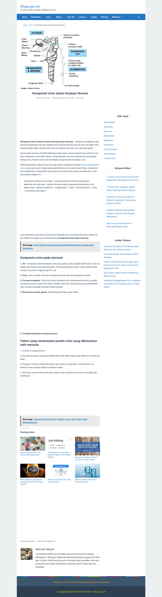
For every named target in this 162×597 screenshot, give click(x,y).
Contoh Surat (110, 158)
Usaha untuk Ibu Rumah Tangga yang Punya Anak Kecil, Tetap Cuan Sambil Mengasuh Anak (121, 265)
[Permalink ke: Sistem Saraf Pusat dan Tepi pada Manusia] (60, 471)
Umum (31, 25)
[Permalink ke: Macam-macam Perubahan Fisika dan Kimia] (87, 471)
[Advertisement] (60, 121)
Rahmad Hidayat (44, 549)
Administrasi (109, 122)
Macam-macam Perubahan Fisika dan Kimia (86, 480)
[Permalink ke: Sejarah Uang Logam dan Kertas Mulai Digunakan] (32, 444)
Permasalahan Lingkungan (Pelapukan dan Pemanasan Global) (31, 481)
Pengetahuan (50, 541)
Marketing (108, 140)
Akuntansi (108, 126)
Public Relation (111, 149)
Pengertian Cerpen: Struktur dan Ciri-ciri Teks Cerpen (86, 458)
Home (25, 25)
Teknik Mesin (110, 153)
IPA (43, 541)
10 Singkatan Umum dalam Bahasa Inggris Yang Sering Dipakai (59, 454)
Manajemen (109, 135)
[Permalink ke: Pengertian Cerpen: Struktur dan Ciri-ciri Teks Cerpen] (87, 446)
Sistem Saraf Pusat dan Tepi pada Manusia (59, 480)
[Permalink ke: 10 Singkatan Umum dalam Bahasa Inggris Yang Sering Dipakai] (60, 444)
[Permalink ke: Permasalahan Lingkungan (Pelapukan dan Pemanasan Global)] (32, 471)
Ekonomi (108, 131)
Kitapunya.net (30, 6)
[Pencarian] (138, 17)
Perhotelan (109, 144)
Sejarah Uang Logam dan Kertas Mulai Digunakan (30, 453)
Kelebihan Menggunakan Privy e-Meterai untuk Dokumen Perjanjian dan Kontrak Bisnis (122, 283)
